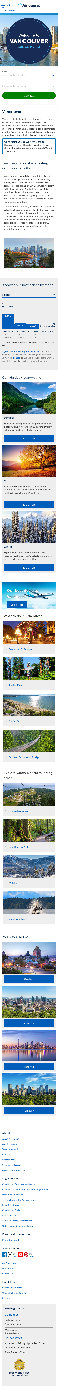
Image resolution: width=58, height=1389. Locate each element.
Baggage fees (8, 1159)
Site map (6, 1298)
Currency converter (12, 1287)
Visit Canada (10, 10)
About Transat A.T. (11, 1144)
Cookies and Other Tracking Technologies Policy (25, 1189)
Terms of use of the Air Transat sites (19, 1199)
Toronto (29, 1066)
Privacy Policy (9, 1215)
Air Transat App (9, 1263)
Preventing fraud (10, 1239)
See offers (29, 438)
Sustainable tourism (12, 1164)
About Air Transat (10, 1138)
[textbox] (29, 74)
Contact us (7, 1273)
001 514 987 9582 (14, 1337)
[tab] (29, 637)
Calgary (29, 1110)
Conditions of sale (11, 1210)
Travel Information (11, 1149)
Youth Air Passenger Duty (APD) (17, 1220)
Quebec (29, 979)
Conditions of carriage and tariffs (18, 1184)
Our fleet (6, 1154)
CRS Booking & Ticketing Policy (17, 1225)
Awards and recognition (14, 1170)
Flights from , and (21, 351)
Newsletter (7, 1268)
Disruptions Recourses (13, 1194)
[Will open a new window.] (4, 1255)
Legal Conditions (10, 1205)
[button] (29, 95)
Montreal (29, 1023)
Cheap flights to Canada (14, 1292)
